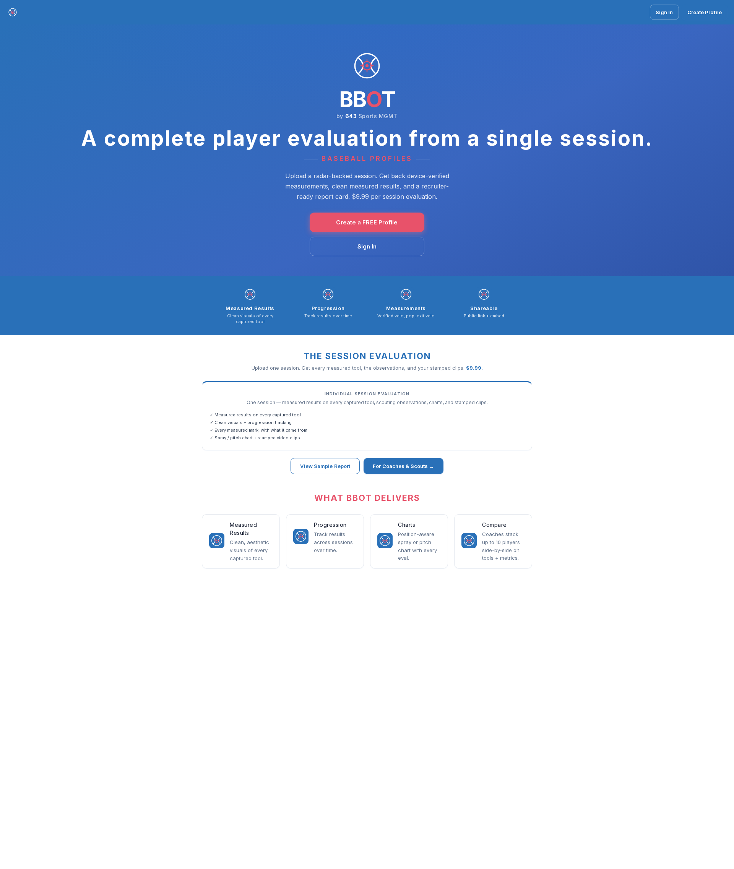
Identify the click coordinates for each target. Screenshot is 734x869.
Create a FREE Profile (367, 222)
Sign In (664, 12)
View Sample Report (325, 466)
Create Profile (704, 12)
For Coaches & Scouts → (403, 466)
